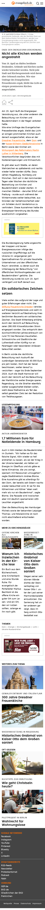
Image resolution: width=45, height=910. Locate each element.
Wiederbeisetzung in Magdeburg (32, 535)
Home (4, 102)
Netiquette (8, 903)
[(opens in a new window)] (21, 229)
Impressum (37, 903)
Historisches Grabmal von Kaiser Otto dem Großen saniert (22, 739)
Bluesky (5, 849)
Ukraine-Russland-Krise (11, 629)
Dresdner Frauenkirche (13, 140)
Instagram (6, 839)
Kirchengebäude (24, 96)
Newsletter (6, 868)
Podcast (5, 875)
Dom (34, 140)
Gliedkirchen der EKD (12, 893)
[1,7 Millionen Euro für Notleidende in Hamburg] (22, 418)
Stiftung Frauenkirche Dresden (17, 307)
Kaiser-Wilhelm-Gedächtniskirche (23, 143)
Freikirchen (6, 896)
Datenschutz (26, 903)
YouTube (5, 843)
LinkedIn (5, 856)
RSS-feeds (6, 865)
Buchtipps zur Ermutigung (17, 779)
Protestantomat (9, 872)
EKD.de (5, 889)
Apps (3, 878)
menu (3, 3)
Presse (16, 903)
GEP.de (4, 886)
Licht (35, 627)
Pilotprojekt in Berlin (14, 818)
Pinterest (5, 846)
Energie (11, 627)
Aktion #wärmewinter (14, 434)
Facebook (6, 836)
